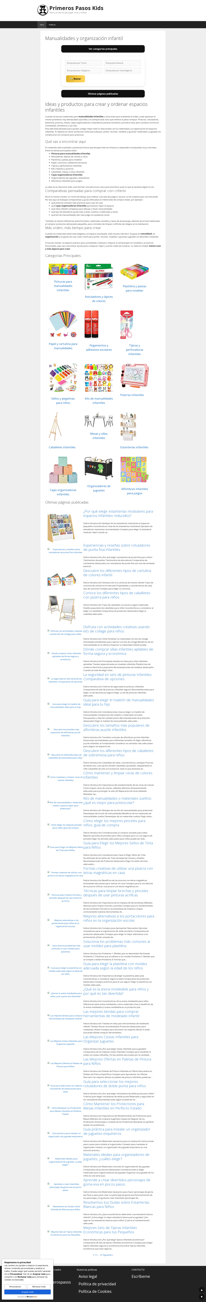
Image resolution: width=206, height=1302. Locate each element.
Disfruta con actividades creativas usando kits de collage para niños (116, 628)
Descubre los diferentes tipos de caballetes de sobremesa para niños (118, 752)
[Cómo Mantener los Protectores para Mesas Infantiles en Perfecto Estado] (65, 1111)
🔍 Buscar (75, 78)
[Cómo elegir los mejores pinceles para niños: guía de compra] (65, 826)
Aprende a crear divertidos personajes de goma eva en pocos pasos (116, 1182)
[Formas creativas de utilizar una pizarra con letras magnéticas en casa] (65, 874)
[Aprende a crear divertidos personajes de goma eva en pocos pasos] (65, 1187)
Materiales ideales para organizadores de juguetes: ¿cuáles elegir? (116, 1156)
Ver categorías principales (103, 48)
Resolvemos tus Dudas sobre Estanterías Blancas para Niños (116, 1204)
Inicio (42, 24)
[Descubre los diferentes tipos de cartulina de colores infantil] (65, 579)
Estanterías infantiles (134, 447)
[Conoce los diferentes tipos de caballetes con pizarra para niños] (65, 609)
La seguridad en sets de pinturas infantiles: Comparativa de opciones (117, 676)
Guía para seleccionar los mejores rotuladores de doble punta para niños (114, 1083)
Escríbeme (141, 1276)
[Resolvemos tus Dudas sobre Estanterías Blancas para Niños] (65, 1208)
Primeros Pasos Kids (76, 8)
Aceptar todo (27, 1292)
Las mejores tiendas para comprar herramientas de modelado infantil (111, 1013)
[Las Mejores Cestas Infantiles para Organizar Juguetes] (65, 1043)
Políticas (52, 24)
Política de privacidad (97, 1283)
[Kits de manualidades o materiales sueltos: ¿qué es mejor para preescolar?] (65, 805)
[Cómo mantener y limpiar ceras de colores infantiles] (65, 779)
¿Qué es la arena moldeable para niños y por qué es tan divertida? (116, 991)
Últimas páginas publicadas (103, 93)
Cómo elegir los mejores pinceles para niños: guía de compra (114, 822)
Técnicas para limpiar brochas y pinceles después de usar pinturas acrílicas (115, 892)
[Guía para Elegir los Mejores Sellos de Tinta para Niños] (65, 849)
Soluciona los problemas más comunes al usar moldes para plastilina (116, 943)
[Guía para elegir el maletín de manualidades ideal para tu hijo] (65, 706)
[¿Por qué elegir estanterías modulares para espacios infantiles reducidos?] (65, 528)
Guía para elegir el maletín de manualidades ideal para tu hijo (118, 702)
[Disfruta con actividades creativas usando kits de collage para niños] (65, 632)
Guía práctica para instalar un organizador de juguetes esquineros (116, 1131)
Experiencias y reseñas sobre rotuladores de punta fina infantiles (116, 547)
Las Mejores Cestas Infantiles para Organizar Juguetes (110, 1039)
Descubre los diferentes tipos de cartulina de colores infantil (117, 572)
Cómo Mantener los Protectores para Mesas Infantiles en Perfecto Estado (113, 1105)
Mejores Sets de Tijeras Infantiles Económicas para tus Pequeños (110, 1229)
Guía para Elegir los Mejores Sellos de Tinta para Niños (118, 845)
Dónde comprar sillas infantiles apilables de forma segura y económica (118, 651)
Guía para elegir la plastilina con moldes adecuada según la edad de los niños (115, 965)
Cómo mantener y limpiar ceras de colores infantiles (117, 775)
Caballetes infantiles (62, 447)
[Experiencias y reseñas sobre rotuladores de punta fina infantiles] (65, 551)
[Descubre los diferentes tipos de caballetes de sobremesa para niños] (65, 756)
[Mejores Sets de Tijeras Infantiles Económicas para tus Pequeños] (65, 1233)
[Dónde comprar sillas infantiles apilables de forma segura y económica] (65, 656)
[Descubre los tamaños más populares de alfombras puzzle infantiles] (65, 732)
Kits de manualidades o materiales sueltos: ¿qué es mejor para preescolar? (117, 800)
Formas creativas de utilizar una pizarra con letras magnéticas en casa (118, 870)
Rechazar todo (39, 1286)
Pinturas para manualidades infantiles (63, 286)
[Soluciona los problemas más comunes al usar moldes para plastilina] (65, 948)
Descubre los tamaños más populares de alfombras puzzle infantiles (116, 727)
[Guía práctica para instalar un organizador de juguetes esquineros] (65, 1135)
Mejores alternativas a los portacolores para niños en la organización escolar (118, 918)
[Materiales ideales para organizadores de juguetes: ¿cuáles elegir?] (65, 1161)
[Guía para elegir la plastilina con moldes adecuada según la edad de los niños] (65, 971)
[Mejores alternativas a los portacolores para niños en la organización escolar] (65, 923)
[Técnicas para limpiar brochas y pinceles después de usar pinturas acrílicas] (65, 898)
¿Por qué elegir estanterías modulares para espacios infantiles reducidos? (118, 513)
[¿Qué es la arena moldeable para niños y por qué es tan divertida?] (65, 995)
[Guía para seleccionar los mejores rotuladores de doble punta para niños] (65, 1088)
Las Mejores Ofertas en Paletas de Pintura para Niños (117, 1061)
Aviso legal (88, 1276)
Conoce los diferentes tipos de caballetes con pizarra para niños (116, 595)
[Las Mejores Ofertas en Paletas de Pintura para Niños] (65, 1065)
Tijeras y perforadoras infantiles (134, 349)
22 (101, 1255)
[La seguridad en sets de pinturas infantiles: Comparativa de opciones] (65, 680)
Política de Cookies (95, 1291)
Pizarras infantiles (132, 395)
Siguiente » (108, 1255)
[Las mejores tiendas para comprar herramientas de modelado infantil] (65, 1017)
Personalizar (15, 1286)
